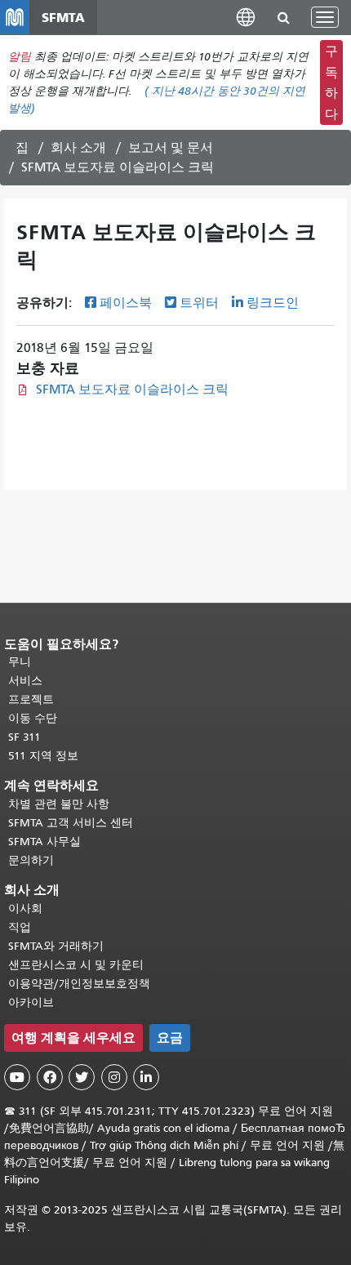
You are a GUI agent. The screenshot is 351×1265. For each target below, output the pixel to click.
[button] (245, 16)
